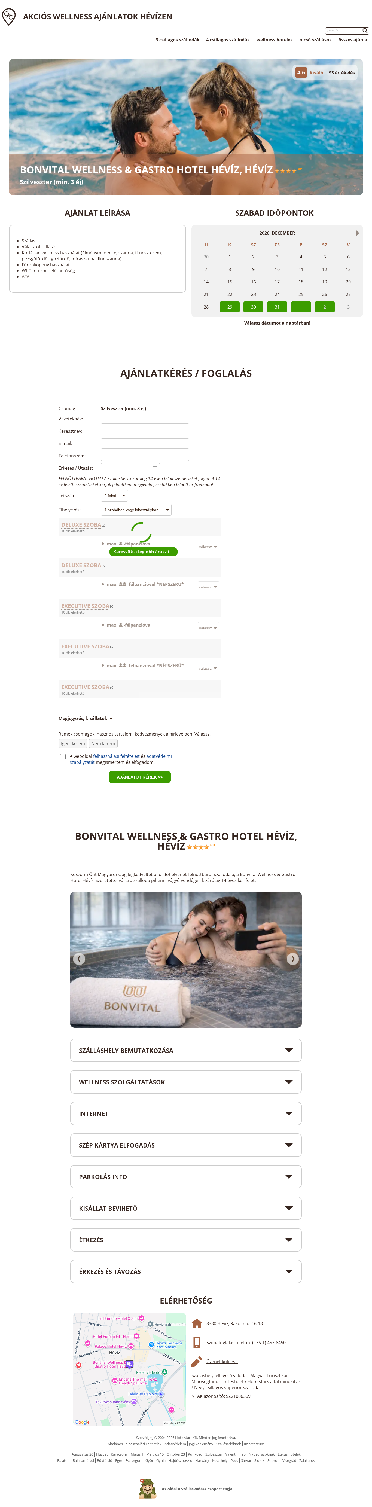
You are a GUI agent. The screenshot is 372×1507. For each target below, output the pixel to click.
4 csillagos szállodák (228, 40)
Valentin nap (235, 1454)
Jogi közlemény (201, 1443)
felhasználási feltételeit (116, 756)
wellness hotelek (275, 40)
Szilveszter (213, 1454)
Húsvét (102, 1454)
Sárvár (246, 1460)
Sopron (273, 1460)
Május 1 (137, 1454)
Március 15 (155, 1454)
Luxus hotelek (289, 1454)
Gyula (161, 1460)
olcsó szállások (316, 40)
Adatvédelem (175, 1443)
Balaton (63, 1460)
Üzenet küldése (222, 1362)
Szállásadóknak (228, 1443)
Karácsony (119, 1454)
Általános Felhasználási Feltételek (134, 1443)
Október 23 (176, 1454)
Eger (118, 1460)
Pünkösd (195, 1454)
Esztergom (133, 1460)
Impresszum (254, 1443)
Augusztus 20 (82, 1454)
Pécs (234, 1460)
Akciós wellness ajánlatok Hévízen (97, 16)
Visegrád (289, 1460)
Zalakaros (307, 1460)
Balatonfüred (83, 1460)
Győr (149, 1460)
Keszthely (220, 1460)
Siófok (259, 1460)
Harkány (202, 1460)
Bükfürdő (104, 1460)
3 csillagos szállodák (178, 40)
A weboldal (81, 756)
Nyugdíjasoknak (262, 1454)
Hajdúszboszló (180, 1460)
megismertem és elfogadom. (125, 762)
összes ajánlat (354, 40)
